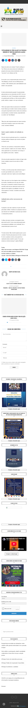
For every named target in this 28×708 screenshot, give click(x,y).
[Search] (26, 26)
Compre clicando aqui (14, 409)
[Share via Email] (16, 266)
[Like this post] (11, 266)
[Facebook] (12, 697)
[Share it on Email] (15, 60)
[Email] (16, 697)
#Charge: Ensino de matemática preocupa (11, 659)
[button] (2, 310)
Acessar (3, 686)
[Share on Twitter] (6, 60)
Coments (5, 344)
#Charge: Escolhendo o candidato (9, 666)
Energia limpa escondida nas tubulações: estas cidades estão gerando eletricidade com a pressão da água (13, 645)
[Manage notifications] (4, 704)
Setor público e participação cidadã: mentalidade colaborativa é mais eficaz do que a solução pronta (13, 653)
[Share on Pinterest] (9, 60)
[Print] (19, 60)
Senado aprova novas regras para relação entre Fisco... (14, 317)
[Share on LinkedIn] (12, 60)
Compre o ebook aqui (11, 554)
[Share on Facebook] (3, 60)
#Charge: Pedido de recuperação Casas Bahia (12, 663)
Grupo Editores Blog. (9, 55)
